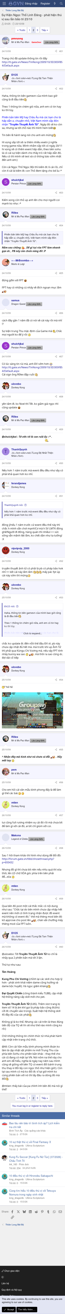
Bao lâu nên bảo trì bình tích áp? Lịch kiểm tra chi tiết (34, 1125)
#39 (61, 898)
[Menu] (4, 3)
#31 (61, 495)
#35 (61, 749)
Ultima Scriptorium (35, 1145)
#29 (61, 429)
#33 (61, 597)
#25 (61, 273)
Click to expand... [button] (33, 633)
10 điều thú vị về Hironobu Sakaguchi (31, 1176)
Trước (22, 30)
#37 (61, 815)
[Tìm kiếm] (61, 3)
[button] (32, 1277)
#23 (61, 192)
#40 (61, 946)
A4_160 (13, 1164)
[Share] (56, 51)
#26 (61, 313)
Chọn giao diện (12, 1270)
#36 (61, 782)
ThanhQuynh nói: (13, 505)
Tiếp (43, 30)
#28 (61, 396)
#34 (61, 679)
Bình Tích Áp (16, 1130)
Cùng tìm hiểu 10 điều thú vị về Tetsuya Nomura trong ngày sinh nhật (32, 1192)
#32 (61, 561)
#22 (61, 88)
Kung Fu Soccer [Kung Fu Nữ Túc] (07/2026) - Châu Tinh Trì (36, 1159)
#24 (61, 225)
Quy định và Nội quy (12, 1289)
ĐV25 (7, 23)
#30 (61, 463)
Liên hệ (5, 1283)
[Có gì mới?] (55, 3)
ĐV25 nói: (9, 606)
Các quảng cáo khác (35, 1130)
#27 (61, 356)
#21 (61, 51)
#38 (61, 847)
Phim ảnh (24, 1164)
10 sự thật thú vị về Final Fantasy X (30, 1142)
